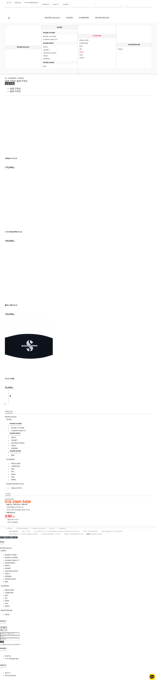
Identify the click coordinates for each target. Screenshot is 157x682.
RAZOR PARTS (48, 43)
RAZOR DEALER (102, 18)
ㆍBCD (12, 469)
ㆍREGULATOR (15, 463)
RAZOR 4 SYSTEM (49, 36)
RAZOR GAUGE (48, 62)
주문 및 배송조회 (10, 675)
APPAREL (46, 59)
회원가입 (18, 2)
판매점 (120, 49)
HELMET (46, 50)
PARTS (45, 47)
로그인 (9, 2)
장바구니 (56, 4)
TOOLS (45, 56)
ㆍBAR (12, 455)
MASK (81, 52)
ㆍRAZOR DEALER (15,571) (14, 484)
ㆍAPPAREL (14, 448)
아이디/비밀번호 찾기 (31, 2)
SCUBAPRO (84, 18)
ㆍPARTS (13, 437)
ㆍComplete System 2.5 (18, 430)
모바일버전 (62, 528)
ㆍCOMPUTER (15, 466)
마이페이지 (45, 4)
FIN (80, 49)
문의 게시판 (15, 510)
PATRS (81, 58)
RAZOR (69, 18)
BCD (81, 46)
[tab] (78, 416)
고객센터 (66, 4)
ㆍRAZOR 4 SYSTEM (17, 428)
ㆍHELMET (13, 440)
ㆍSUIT (12, 477)
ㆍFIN (12, 472)
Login (2, 642)
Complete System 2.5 (50, 39)
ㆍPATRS (13, 480)
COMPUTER (83, 43)
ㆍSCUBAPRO (10, 459)
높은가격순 (22, 81)
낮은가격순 (10, 81)
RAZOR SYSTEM (49, 33)
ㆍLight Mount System (17, 443)
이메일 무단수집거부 (38, 528)
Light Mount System (49, 53)
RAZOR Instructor (52, 18)
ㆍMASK (12, 474)
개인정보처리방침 (22, 528)
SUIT (81, 55)
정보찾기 (15, 537)
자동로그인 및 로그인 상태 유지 (11, 644)
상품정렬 (9, 83)
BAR (44, 66)
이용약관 (10, 528)
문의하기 (52, 528)
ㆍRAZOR (8, 419)
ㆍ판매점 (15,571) (16, 488)
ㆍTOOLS (13, 446)
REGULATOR (84, 40)
